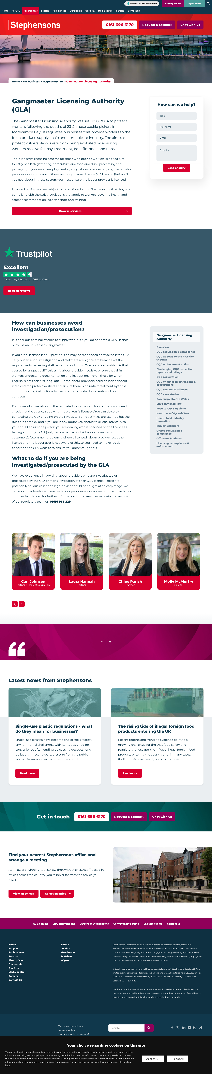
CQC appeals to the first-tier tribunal (175, 358)
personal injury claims (181, 952)
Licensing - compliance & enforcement (172, 445)
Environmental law (168, 403)
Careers (120, 11)
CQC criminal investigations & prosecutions (176, 383)
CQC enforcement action (172, 364)
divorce (135, 956)
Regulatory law (53, 81)
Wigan (65, 960)
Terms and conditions (70, 1026)
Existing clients (173, 3)
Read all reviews (19, 290)
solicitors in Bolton (172, 945)
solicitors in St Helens (153, 949)
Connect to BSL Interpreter (143, 3)
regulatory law (137, 960)
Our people (76, 11)
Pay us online (194, 3)
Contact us (134, 11)
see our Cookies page (57, 1062)
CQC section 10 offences (172, 389)
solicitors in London (134, 949)
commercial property (158, 960)
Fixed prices (59, 11)
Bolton (65, 944)
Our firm (90, 11)
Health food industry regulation (170, 420)
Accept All (152, 1058)
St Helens (66, 956)
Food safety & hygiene (171, 408)
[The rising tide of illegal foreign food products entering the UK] (157, 702)
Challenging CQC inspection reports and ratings (174, 371)
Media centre (105, 11)
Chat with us (190, 25)
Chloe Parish (130, 581)
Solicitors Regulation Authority (168, 977)
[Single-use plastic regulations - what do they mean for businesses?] (55, 702)
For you (16, 11)
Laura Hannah (82, 581)
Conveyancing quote (126, 923)
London (65, 948)
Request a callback (157, 25)
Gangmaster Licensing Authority (88, 81)
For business (31, 11)
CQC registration (167, 376)
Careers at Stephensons (94, 923)
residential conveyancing (154, 956)
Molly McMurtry (178, 581)
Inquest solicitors (167, 425)
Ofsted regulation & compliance (169, 432)
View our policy (174, 997)
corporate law (123, 960)
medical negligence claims (158, 952)
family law (126, 956)
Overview (162, 347)
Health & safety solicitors (172, 413)
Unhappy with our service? (73, 1034)
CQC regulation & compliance (175, 351)
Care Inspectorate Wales (172, 398)
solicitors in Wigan (176, 949)
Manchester (68, 952)
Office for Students (169, 438)
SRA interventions (64, 923)
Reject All (177, 1058)
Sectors (45, 11)
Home (5, 11)
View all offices (23, 893)
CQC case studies (167, 394)
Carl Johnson (33, 581)
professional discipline (179, 956)
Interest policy (66, 1030)
